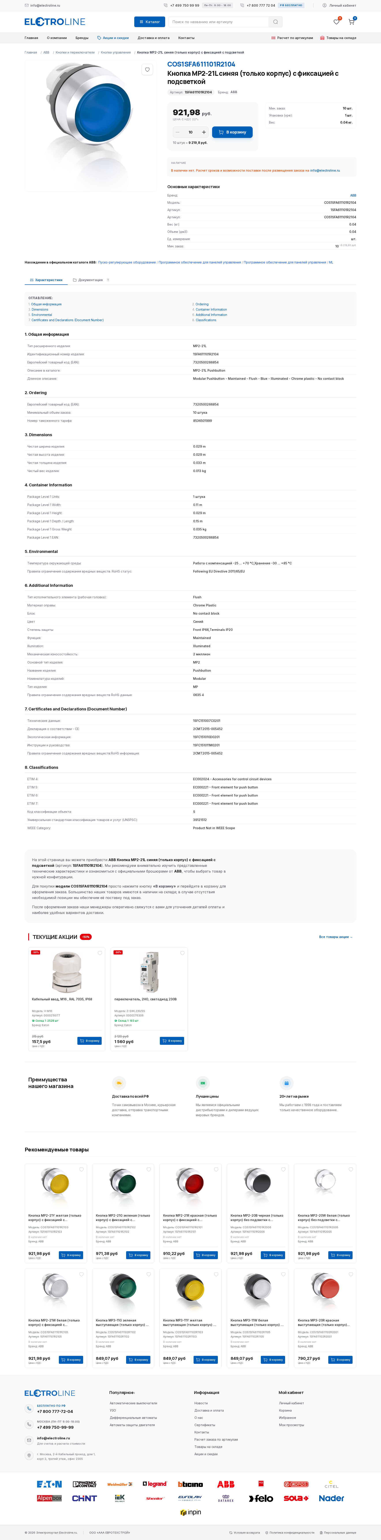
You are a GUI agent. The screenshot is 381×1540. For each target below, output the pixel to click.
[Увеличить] (204, 132)
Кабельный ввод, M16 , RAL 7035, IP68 (62, 999)
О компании (57, 38)
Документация (93, 280)
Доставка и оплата (154, 38)
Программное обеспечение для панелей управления (200, 262)
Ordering (202, 304)
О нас (198, 1418)
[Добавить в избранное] (147, 69)
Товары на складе (208, 1447)
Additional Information (211, 315)
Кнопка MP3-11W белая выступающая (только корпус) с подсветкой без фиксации (256, 1322)
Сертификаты (204, 1425)
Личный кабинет (291, 1403)
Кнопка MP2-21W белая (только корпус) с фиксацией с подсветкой (54, 1322)
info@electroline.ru (325, 170)
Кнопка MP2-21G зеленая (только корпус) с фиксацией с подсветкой (123, 1218)
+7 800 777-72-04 (55, 1411)
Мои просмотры (291, 1425)
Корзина (285, 1410)
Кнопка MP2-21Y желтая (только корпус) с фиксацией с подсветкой (54, 1218)
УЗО (113, 1410)
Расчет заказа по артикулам (216, 1439)
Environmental (42, 315)
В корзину (236, 132)
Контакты (186, 38)
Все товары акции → (336, 937)
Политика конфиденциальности (292, 1532)
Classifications (206, 320)
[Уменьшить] (177, 132)
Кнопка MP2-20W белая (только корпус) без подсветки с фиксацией (324, 1218)
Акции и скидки (206, 1454)
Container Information (211, 309)
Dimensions (40, 309)
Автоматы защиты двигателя (132, 1425)
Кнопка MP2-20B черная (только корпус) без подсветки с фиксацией (257, 1218)
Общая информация (46, 304)
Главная (31, 38)
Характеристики (48, 280)
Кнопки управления (116, 52)
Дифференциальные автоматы (133, 1418)
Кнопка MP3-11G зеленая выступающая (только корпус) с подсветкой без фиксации (122, 1322)
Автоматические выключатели (133, 1403)
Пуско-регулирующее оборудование (127, 262)
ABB (46, 52)
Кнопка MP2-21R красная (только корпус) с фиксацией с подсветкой (190, 1218)
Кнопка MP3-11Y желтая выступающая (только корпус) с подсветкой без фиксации (189, 1322)
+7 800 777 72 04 (261, 5)
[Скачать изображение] (32, 68)
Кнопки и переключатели (75, 52)
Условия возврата (247, 1532)
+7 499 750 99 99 (184, 5)
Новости (201, 1403)
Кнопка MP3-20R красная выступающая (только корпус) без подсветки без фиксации (322, 1322)
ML (331, 262)
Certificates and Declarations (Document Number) (68, 320)
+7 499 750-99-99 (55, 1427)
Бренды (82, 38)
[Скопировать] (29, 1408)
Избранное (287, 1418)
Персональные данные (340, 1532)
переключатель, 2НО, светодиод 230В (145, 999)
